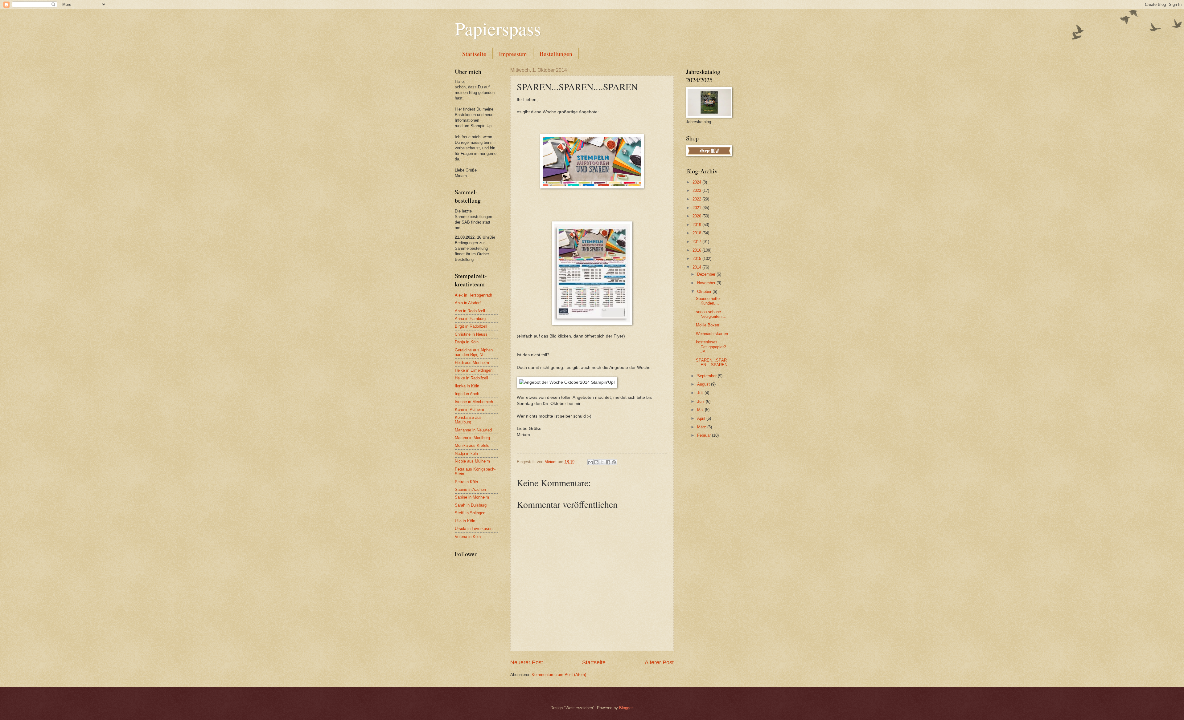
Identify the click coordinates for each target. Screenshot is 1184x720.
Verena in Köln (468, 536)
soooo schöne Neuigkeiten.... (711, 314)
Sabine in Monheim (472, 497)
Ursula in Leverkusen (473, 528)
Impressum (513, 54)
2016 (697, 250)
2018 (697, 233)
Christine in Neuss (471, 334)
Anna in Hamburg (470, 318)
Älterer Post (659, 662)
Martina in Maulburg (472, 437)
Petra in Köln (466, 481)
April (701, 418)
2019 (697, 224)
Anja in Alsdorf (468, 303)
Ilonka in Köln (467, 386)
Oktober (705, 291)
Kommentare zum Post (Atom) (559, 674)
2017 (697, 241)
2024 (697, 182)
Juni (701, 401)
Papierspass (498, 28)
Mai (701, 409)
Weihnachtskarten (712, 333)
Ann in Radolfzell (470, 311)
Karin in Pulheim (469, 409)
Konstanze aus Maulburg (468, 419)
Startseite (474, 54)
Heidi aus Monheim (472, 362)
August (704, 384)
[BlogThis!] (596, 462)
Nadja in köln (466, 453)
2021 (697, 207)
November (707, 283)
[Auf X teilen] (602, 462)
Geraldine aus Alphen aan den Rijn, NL (474, 352)
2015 (697, 258)
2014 (697, 267)
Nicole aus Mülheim (472, 461)
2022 (697, 199)
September (707, 376)
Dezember (707, 274)
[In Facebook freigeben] (608, 462)
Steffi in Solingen (470, 513)
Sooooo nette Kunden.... (708, 300)
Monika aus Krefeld (472, 445)
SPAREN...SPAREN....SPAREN (711, 362)
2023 (697, 190)
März (702, 427)
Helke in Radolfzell (471, 378)
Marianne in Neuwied (473, 430)
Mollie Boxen (707, 325)
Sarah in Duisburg (471, 505)
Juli (701, 392)
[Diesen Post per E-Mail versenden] (590, 462)
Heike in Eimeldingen (473, 370)
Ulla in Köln (465, 521)
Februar (704, 435)
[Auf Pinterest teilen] (614, 462)
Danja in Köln (467, 342)
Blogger (625, 708)
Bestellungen (556, 54)
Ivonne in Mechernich (474, 401)
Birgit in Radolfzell (471, 326)
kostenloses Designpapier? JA (711, 347)
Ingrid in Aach (467, 393)
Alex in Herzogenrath (473, 295)
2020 (697, 216)
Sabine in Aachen (470, 489)
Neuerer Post (526, 662)
